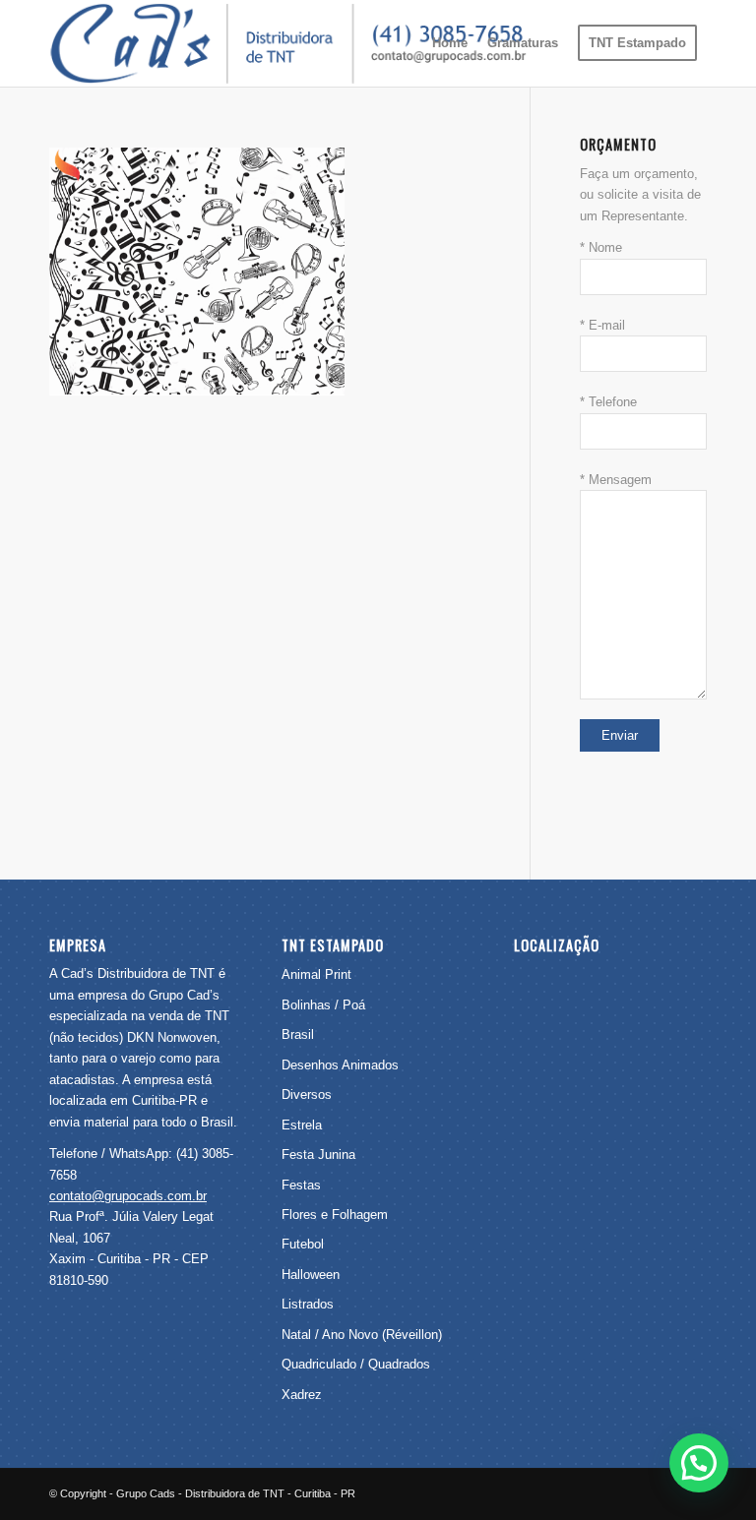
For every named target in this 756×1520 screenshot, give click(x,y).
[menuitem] (449, 43)
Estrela (302, 1125)
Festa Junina (318, 1154)
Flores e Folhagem (335, 1214)
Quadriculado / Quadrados (356, 1364)
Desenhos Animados (340, 1065)
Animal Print (316, 974)
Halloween (311, 1274)
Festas (301, 1185)
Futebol (303, 1244)
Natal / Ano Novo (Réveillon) (362, 1334)
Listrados (308, 1304)
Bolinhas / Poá (323, 1005)
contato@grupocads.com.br (128, 1195)
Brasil (298, 1034)
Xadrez (302, 1394)
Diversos (307, 1094)
